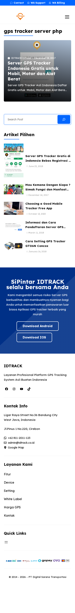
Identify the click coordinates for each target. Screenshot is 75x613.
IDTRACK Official (21, 58)
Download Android (37, 326)
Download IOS (34, 337)
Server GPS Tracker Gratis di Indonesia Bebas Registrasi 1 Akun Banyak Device (47, 160)
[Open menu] (6, 542)
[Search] (64, 119)
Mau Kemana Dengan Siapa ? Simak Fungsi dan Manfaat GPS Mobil (47, 189)
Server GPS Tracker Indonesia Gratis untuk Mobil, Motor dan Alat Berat (33, 71)
